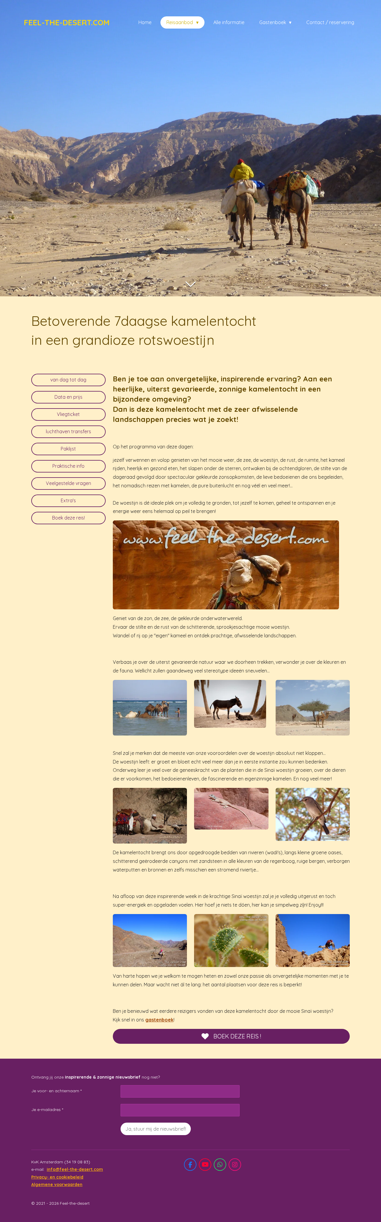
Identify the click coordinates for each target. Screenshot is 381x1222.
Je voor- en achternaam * (56, 1090)
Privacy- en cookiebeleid (57, 1177)
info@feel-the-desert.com (75, 1169)
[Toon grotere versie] (226, 564)
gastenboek (159, 1020)
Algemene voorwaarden (56, 1184)
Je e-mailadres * (47, 1109)
